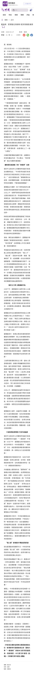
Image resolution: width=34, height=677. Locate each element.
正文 (12, 20)
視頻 (16, 15)
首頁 (4, 15)
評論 (28, 15)
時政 (10, 15)
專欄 (22, 15)
